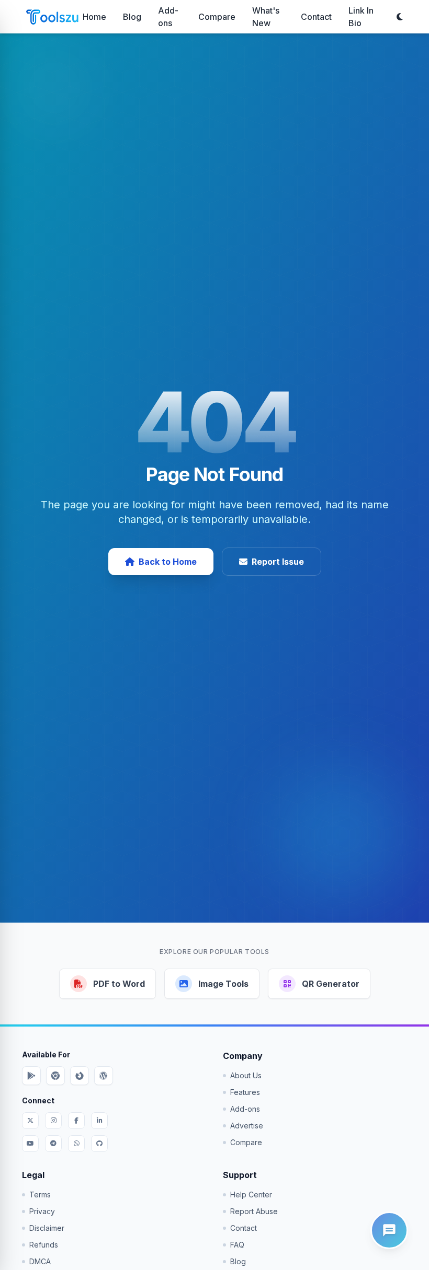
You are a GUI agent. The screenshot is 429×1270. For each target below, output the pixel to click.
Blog (132, 16)
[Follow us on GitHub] (99, 1143)
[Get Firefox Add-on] (79, 1075)
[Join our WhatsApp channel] (76, 1143)
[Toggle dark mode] (399, 16)
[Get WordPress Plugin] (103, 1075)
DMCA (40, 1261)
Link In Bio (361, 16)
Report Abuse (254, 1211)
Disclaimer (46, 1228)
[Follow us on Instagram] (53, 1120)
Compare (216, 16)
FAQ (237, 1244)
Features (245, 1092)
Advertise (246, 1125)
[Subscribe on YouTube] (30, 1143)
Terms (40, 1194)
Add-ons (168, 16)
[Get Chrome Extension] (55, 1075)
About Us (246, 1075)
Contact (316, 16)
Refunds (43, 1244)
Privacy (42, 1211)
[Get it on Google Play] (31, 1075)
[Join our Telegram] (53, 1143)
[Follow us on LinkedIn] (99, 1120)
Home (94, 16)
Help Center (251, 1194)
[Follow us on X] (30, 1120)
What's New (265, 16)
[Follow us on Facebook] (76, 1120)
